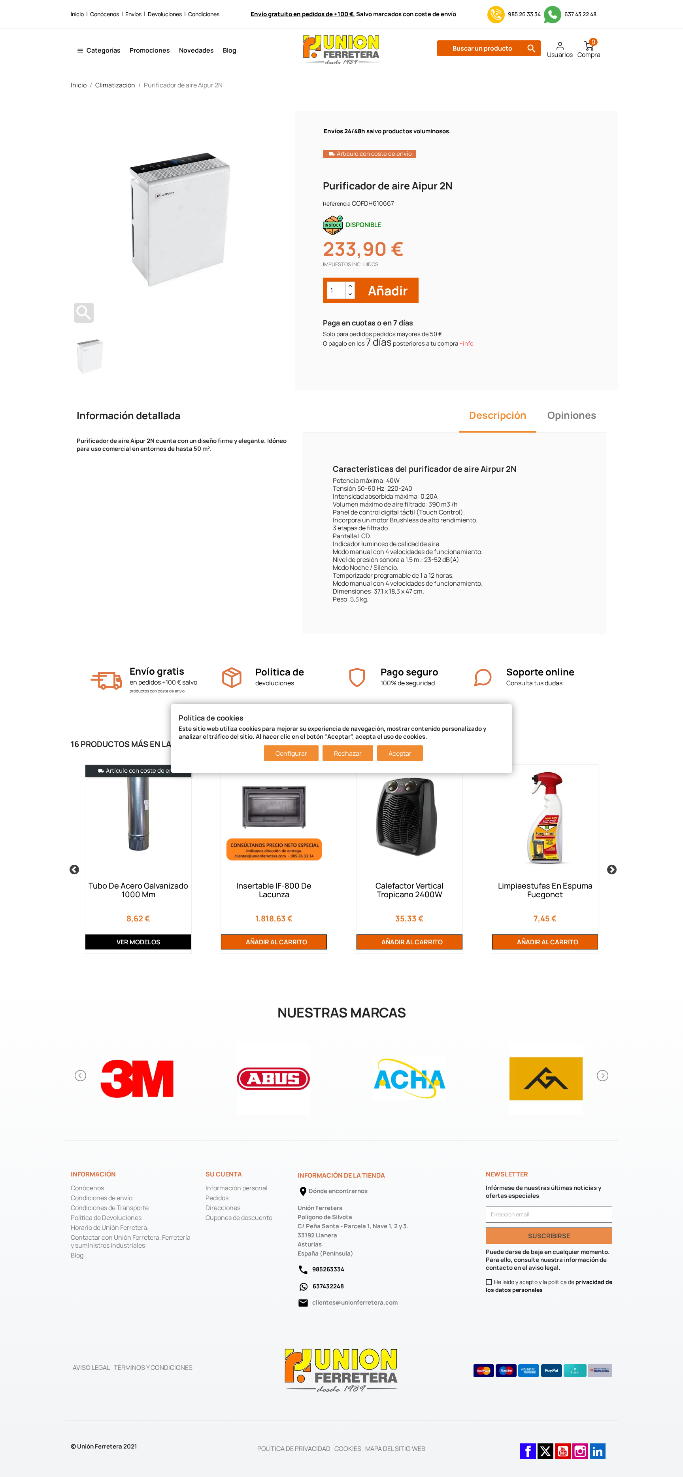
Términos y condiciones (153, 1367)
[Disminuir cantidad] (350, 294)
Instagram (580, 1447)
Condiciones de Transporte (110, 1207)
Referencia (337, 203)
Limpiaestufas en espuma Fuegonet (545, 890)
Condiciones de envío (101, 1197)
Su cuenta (224, 1174)
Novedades (196, 50)
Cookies (347, 1448)
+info (466, 343)
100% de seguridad (408, 683)
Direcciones (223, 1207)
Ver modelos (138, 942)
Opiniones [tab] (571, 415)
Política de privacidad (293, 1448)
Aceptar (400, 753)
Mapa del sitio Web (395, 1448)
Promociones (150, 50)
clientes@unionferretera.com (355, 1302)
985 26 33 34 (524, 14)
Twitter (545, 1447)
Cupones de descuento (239, 1217)
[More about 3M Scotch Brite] (137, 1075)
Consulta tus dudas (534, 683)
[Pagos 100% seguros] (357, 677)
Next (610, 868)
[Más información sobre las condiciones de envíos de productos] (106, 681)
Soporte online (540, 671)
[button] (81, 1075)
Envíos (133, 14)
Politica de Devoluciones (106, 1217)
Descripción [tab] (497, 415)
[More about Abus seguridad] (273, 1075)
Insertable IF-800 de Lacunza (273, 890)
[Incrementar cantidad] (350, 286)
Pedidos (217, 1197)
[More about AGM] (546, 1075)
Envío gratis (157, 670)
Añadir (387, 290)
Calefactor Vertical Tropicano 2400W (409, 890)
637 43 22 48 (579, 14)
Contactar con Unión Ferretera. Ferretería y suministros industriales (131, 1241)
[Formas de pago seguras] (543, 1370)
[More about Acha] (409, 1075)
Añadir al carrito (276, 942)
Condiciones (203, 14)
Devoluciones (165, 14)
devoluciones (274, 683)
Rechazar (348, 753)
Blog (229, 50)
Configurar (291, 753)
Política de (279, 671)
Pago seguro (409, 671)
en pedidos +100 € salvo (163, 682)
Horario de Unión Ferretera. (110, 1227)
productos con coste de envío (157, 691)
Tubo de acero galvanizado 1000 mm (138, 890)
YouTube (563, 1447)
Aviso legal (91, 1367)
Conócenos (104, 14)
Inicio (77, 14)
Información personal (237, 1188)
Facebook (528, 1447)
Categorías (104, 50)
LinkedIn (598, 1447)
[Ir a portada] (341, 1369)
